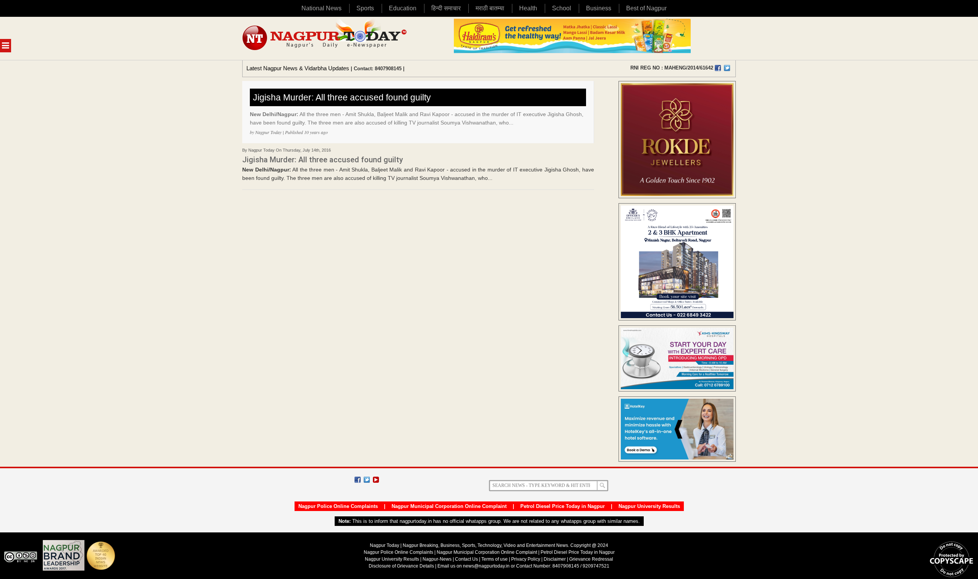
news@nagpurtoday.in (486, 566)
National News (321, 8)
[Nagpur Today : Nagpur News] (325, 38)
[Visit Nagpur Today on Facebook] (718, 68)
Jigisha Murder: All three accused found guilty (342, 97)
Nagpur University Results (649, 506)
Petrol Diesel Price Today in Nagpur (562, 506)
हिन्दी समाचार (446, 8)
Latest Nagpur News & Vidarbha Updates (297, 68)
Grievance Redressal (591, 559)
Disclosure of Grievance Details (401, 566)
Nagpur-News (437, 559)
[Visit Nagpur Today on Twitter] (727, 68)
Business (598, 8)
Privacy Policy (525, 559)
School (561, 8)
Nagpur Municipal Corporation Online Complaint (449, 506)
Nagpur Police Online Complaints (338, 506)
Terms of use (494, 559)
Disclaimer (555, 559)
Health (528, 8)
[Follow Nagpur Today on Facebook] (358, 480)
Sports (365, 8)
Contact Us (466, 559)
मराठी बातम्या (490, 8)
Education (402, 8)
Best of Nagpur (646, 8)
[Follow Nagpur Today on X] (367, 480)
